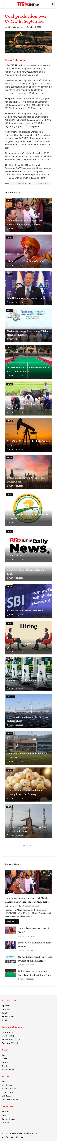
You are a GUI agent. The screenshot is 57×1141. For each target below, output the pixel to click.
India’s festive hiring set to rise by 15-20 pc (27, 645)
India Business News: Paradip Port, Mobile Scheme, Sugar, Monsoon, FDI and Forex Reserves (26, 223)
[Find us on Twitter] (7, 1137)
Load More (28, 846)
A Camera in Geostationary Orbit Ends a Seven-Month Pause (27, 829)
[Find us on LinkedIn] (22, 1137)
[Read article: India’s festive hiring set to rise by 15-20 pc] (28, 637)
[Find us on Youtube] (12, 1137)
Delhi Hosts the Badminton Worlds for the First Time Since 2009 (28, 369)
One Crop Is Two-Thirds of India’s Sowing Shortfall (24, 406)
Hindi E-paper (8, 1085)
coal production (25, 183)
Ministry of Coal (42, 183)
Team (4, 1115)
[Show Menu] (3, 4)
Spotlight (6, 1009)
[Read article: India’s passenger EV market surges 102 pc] (28, 674)
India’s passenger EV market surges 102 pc (27, 682)
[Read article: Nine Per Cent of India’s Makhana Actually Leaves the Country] (28, 784)
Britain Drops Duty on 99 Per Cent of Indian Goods (26, 480)
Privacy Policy (8, 1119)
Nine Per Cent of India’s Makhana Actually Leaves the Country (24, 792)
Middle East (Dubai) (11, 1039)
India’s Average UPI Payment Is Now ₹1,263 (25, 572)
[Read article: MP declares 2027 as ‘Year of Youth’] (28, 251)
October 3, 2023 (34, 27)
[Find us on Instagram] (17, 1137)
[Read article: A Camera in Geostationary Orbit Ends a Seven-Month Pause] (28, 821)
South (5, 1062)
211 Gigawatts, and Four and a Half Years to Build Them (27, 719)
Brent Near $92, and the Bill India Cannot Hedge (28, 443)
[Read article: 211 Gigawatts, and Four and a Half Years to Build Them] (28, 711)
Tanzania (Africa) (10, 1043)
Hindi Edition (8, 1069)
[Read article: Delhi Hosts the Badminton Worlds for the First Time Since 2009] (28, 362)
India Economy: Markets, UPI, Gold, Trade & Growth (25, 553)
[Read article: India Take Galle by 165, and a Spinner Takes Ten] (28, 748)
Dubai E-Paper (8, 1089)
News (9, 200)
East (4, 1055)
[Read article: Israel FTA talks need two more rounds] (28, 288)
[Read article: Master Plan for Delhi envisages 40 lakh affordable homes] (28, 325)
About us (6, 1112)
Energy (10, 697)
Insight (5, 1013)
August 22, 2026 (15, 229)
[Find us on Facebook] (2, 1137)
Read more (13, 921)
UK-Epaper (7, 1096)
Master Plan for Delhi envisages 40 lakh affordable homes (27, 333)
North (4, 1066)
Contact (6, 1122)
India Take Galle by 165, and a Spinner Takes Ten (26, 755)
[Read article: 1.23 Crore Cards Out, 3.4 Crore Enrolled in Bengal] (28, 509)
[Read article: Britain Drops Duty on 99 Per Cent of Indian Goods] (28, 472)
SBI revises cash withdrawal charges (25, 610)
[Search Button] (53, 4)
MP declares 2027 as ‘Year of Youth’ (25, 261)
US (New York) (8, 1032)
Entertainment (8, 1016)
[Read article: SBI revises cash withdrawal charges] (28, 601)
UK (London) (8, 1036)
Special (5, 1005)
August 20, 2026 (15, 376)
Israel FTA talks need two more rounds (27, 298)
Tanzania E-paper (10, 1099)
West (4, 1059)
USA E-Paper (8, 1092)
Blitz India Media (14, 27)
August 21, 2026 (15, 265)
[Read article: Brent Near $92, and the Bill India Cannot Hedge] (28, 435)
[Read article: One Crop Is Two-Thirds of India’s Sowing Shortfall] (28, 398)
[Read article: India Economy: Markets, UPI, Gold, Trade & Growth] (28, 545)
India (4, 1081)
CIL (13, 183)
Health (5, 1020)
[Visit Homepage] (28, 4)
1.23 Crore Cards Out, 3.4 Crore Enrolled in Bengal (28, 516)
